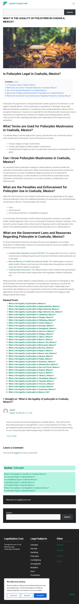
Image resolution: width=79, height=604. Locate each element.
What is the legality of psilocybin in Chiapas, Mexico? (31, 317)
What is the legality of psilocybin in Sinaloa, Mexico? (31, 370)
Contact (60, 550)
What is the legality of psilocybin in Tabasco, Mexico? (31, 375)
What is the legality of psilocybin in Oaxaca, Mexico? (31, 356)
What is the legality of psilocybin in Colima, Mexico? (31, 323)
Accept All (40, 595)
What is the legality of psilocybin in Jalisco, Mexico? (31, 337)
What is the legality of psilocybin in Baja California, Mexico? (34, 309)
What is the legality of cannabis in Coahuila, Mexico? (25, 474)
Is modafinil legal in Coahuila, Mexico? (19, 485)
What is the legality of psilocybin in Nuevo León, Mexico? (33, 353)
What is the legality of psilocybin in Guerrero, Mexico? (31, 331)
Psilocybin (19, 468)
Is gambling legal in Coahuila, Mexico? (19, 482)
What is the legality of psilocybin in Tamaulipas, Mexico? (32, 378)
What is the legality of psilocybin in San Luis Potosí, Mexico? (34, 367)
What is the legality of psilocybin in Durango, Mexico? (31, 326)
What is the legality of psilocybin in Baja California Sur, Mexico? (35, 312)
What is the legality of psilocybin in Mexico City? (29, 392)
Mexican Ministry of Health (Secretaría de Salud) (28, 261)
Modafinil (34, 567)
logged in (17, 453)
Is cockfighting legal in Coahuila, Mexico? (20, 479)
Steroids (33, 548)
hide (16, 82)
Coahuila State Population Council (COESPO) (27, 253)
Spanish (60, 545)
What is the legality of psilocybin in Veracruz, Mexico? (31, 384)
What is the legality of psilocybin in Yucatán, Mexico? (31, 386)
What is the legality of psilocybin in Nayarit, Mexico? (31, 350)
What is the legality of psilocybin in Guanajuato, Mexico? (32, 328)
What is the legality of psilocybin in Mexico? (27, 303)
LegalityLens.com (18, 3)
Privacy (60, 556)
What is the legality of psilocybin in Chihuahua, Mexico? (32, 320)
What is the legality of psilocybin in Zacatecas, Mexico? (32, 389)
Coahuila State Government (20, 270)
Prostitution (35, 575)
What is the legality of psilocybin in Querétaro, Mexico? (32, 362)
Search (70, 12)
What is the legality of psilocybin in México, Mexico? (31, 339)
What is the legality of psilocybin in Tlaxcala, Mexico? (31, 381)
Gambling (34, 552)
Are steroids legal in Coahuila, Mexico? (19, 477)
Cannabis (34, 545)
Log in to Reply (11, 436)
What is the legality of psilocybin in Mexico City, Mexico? (33, 342)
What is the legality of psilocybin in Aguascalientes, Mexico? (34, 306)
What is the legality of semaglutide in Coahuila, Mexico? (26, 488)
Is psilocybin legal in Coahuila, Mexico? (19, 491)
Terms (59, 561)
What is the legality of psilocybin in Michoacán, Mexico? (32, 345)
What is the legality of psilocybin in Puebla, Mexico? (30, 359)
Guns (32, 571)
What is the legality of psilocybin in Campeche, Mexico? (32, 314)
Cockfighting (35, 560)
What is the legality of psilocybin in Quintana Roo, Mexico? (33, 364)
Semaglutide (35, 564)
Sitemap (72, 594)
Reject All (27, 595)
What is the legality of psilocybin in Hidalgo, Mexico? (31, 334)
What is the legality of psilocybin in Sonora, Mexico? (31, 373)
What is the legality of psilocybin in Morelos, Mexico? (31, 348)
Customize (13, 595)
